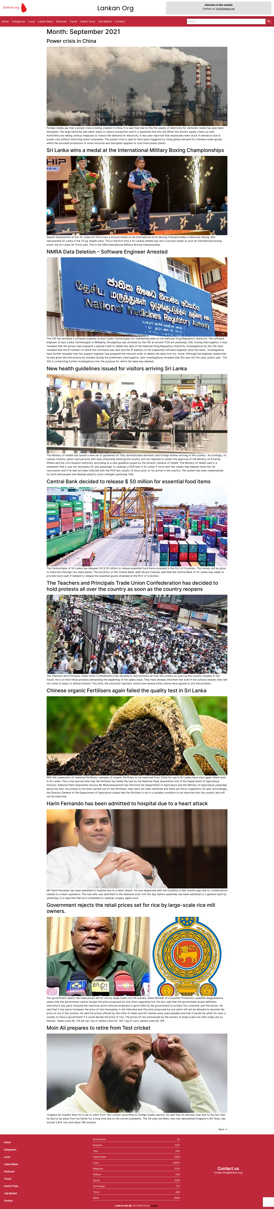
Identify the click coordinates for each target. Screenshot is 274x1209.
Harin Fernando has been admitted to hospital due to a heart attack (127, 803)
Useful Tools (11, 1186)
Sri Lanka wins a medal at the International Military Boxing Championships (135, 150)
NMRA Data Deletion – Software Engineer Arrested (107, 252)
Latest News (11, 1164)
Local (7, 1156)
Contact (8, 1200)
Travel (7, 1178)
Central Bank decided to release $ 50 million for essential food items (129, 481)
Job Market (10, 1193)
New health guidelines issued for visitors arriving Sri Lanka (117, 368)
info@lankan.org (225, 8)
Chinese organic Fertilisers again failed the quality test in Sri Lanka (126, 690)
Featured (9, 1171)
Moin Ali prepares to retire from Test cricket (98, 1028)
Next (223, 1129)
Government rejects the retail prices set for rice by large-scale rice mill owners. (131, 908)
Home (7, 1142)
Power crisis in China (71, 41)
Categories (10, 1149)
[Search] (268, 21)
